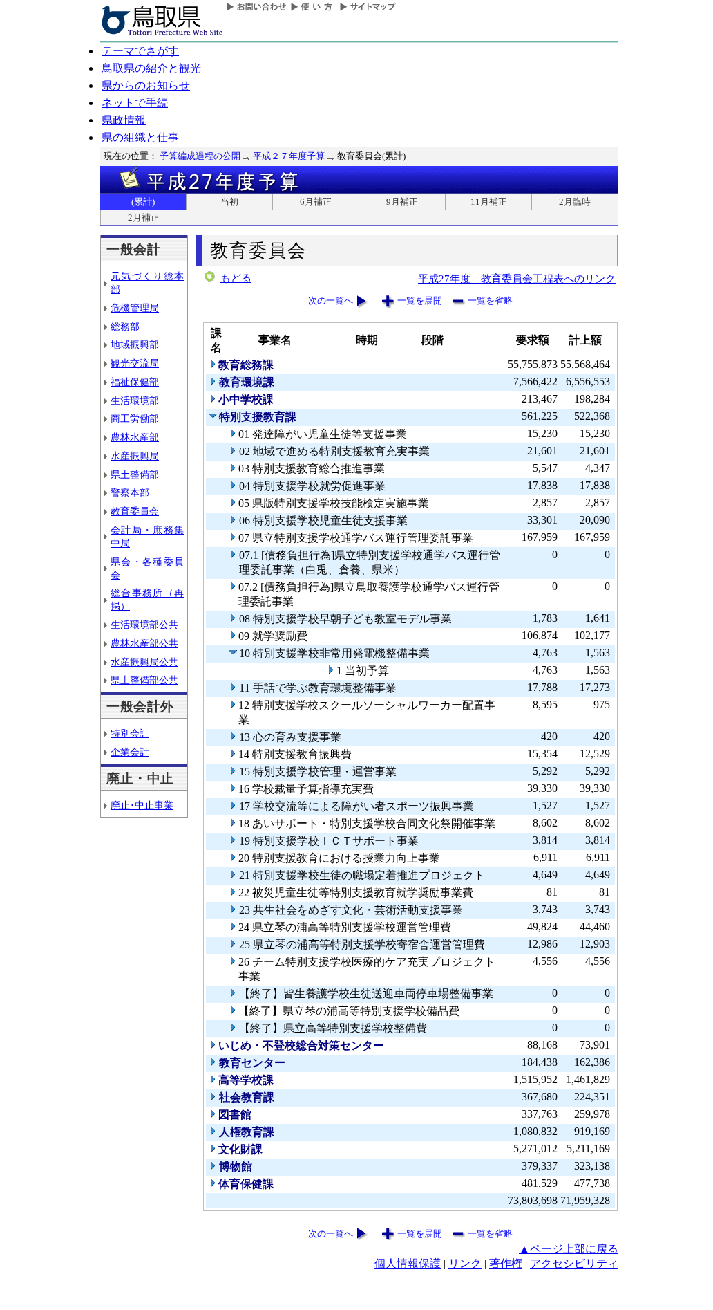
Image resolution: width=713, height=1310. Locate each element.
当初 (229, 201)
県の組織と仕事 (140, 137)
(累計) (143, 201)
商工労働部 (135, 418)
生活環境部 (135, 400)
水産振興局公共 (144, 661)
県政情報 (124, 120)
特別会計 (130, 733)
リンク (465, 1263)
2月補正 (144, 217)
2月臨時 (575, 201)
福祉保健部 (135, 381)
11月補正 (488, 201)
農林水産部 (135, 437)
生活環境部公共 (144, 624)
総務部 (125, 326)
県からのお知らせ (146, 85)
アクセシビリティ (574, 1263)
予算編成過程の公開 (200, 156)
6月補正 (316, 201)
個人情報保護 (407, 1263)
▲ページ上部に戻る (568, 1249)
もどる (235, 278)
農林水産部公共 (144, 643)
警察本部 (130, 492)
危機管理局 (135, 307)
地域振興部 (135, 344)
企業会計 (130, 751)
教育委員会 (135, 511)
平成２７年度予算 (289, 156)
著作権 (505, 1263)
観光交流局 (135, 363)
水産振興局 (135, 455)
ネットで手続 (135, 103)
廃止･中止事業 (142, 805)
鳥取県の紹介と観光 (151, 68)
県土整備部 (135, 474)
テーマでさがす (140, 51)
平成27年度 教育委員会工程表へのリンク (517, 278)
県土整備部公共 (144, 679)
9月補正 (402, 201)
